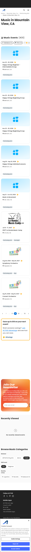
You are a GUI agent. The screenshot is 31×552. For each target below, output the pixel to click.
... (9, 313)
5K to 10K (5, 507)
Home (3, 13)
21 (12, 313)
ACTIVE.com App (8, 503)
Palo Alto (16, 477)
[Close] (29, 520)
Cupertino (6, 477)
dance (19, 458)
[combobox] (7, 42)
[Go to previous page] (2, 313)
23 (18, 313)
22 (15, 313)
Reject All (15, 544)
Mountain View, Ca (12, 13)
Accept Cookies (15, 549)
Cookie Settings (15, 539)
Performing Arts (24, 13)
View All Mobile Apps (9, 511)
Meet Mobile (6, 509)
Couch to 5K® (7, 505)
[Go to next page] (28, 313)
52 (24, 313)
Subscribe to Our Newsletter (11, 518)
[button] (18, 42)
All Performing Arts (8, 458)
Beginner (11, 466)
